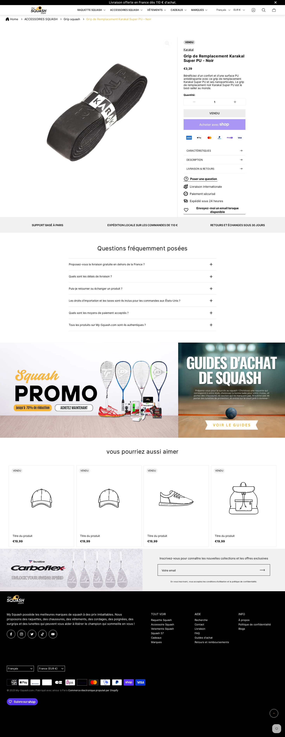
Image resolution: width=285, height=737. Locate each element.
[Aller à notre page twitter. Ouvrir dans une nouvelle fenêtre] (32, 634)
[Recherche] (263, 10)
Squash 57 (157, 633)
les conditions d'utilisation (215, 581)
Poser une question (203, 179)
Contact (199, 624)
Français (221, 9)
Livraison (200, 628)
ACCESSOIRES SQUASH (41, 19)
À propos (244, 620)
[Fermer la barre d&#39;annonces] (275, 2)
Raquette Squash (161, 620)
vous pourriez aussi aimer (142, 451)
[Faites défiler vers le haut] (274, 713)
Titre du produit (22, 535)
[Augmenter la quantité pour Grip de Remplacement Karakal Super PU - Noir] (235, 101)
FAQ (197, 633)
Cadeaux (156, 637)
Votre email (169, 570)
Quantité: (189, 95)
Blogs (241, 628)
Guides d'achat (204, 637)
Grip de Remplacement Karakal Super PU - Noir (118, 19)
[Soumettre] (264, 570)
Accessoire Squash (162, 624)
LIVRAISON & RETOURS (200, 168)
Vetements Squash (162, 628)
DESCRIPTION (195, 159)
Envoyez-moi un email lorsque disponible (217, 210)
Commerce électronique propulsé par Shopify (93, 690)
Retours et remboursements (212, 642)
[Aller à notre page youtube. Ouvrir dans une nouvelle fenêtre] (53, 634)
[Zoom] (167, 43)
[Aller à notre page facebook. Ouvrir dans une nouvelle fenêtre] (11, 634)
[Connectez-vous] (253, 10)
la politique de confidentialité (243, 581)
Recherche (201, 620)
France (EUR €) (48, 668)
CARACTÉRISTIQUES (199, 150)
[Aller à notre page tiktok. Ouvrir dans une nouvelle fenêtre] (42, 634)
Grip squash (72, 19)
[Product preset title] (41, 498)
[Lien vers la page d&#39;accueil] (15, 599)
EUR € (237, 9)
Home (14, 19)
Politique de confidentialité (254, 624)
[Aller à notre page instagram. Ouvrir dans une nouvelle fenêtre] (21, 634)
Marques (156, 642)
